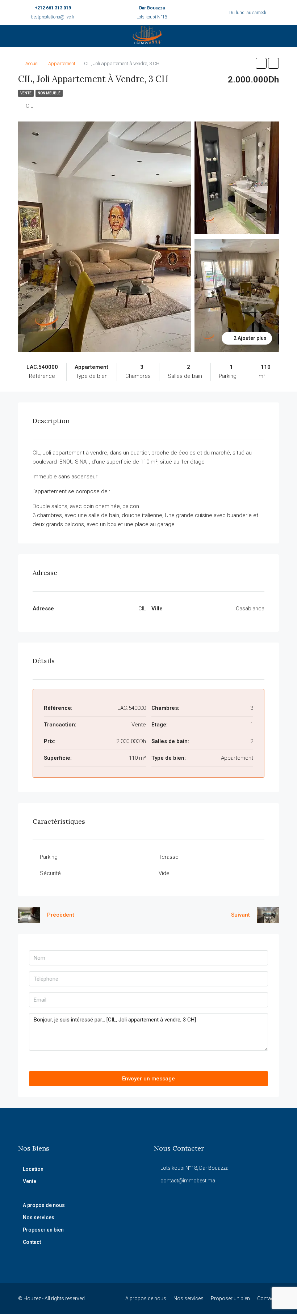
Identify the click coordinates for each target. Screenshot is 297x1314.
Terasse (169, 857)
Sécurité (50, 873)
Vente (26, 93)
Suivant (240, 915)
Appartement (61, 63)
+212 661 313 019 (53, 7)
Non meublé (49, 93)
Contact (32, 1242)
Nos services (38, 1217)
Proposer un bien (43, 1230)
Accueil (32, 63)
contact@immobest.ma (187, 1180)
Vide (164, 873)
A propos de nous (44, 1205)
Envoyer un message (148, 1078)
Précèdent (60, 915)
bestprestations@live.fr (53, 17)
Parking (49, 857)
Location (33, 1169)
